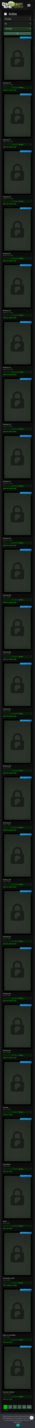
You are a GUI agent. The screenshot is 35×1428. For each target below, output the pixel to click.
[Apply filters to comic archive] (17, 33)
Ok (18, 1425)
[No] (33, 1421)
